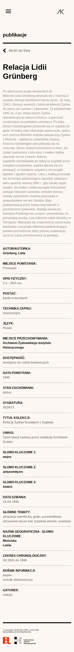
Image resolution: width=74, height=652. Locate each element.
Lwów (7, 545)
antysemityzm (13, 471)
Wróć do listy (19, 50)
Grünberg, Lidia (14, 253)
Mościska (10, 540)
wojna (7, 456)
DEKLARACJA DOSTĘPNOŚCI (17, 632)
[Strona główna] (60, 11)
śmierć (8, 486)
